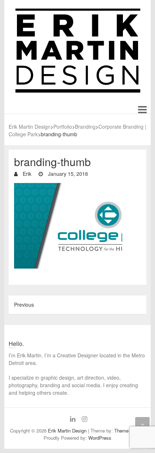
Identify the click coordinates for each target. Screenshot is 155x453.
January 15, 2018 (67, 173)
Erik (26, 173)
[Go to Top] (142, 424)
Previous (24, 304)
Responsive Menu (142, 110)
